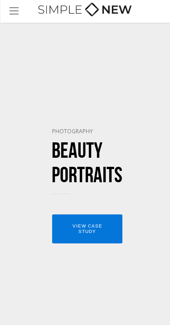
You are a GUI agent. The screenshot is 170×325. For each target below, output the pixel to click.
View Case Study (87, 228)
